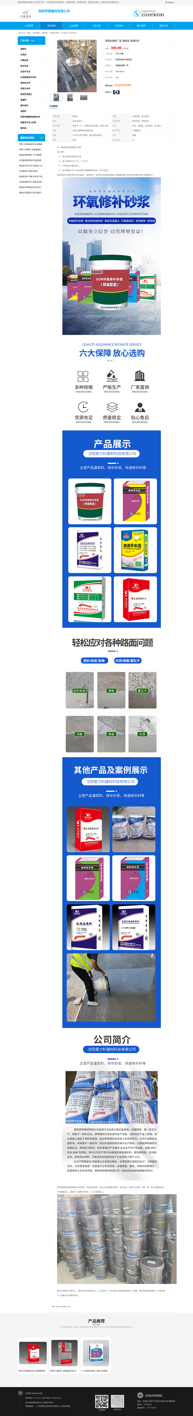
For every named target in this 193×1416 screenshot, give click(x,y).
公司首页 (29, 26)
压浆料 (23, 55)
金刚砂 (23, 111)
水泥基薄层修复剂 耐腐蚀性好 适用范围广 (31, 160)
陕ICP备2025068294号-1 (52, 1398)
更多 (42, 138)
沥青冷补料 (25, 89)
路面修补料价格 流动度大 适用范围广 (31, 166)
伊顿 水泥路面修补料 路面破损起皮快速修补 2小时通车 (31, 144)
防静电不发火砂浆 (28, 122)
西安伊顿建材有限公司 (34, 1403)
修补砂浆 (24, 66)
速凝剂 (23, 100)
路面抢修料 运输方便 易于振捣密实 (31, 177)
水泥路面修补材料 (28, 77)
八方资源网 (40, 1406)
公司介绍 (96, 26)
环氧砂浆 (24, 60)
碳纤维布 (24, 105)
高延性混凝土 (26, 94)
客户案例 (141, 26)
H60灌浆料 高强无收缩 (28, 171)
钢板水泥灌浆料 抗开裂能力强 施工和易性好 (31, 193)
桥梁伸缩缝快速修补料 (30, 117)
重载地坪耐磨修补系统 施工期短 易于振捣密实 (31, 187)
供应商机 (51, 26)
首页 (29, 33)
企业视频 (74, 26)
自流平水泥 (25, 72)
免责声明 (48, 1406)
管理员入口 (57, 1406)
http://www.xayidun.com (61, 1306)
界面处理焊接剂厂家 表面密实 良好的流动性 (31, 155)
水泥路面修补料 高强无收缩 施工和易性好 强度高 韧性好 (31, 182)
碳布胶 (45, 33)
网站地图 (66, 1406)
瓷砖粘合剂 (25, 83)
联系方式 (164, 26)
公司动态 (119, 26)
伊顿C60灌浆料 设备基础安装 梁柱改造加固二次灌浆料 (31, 150)
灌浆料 (23, 49)
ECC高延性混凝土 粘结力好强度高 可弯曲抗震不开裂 (38, 1371)
